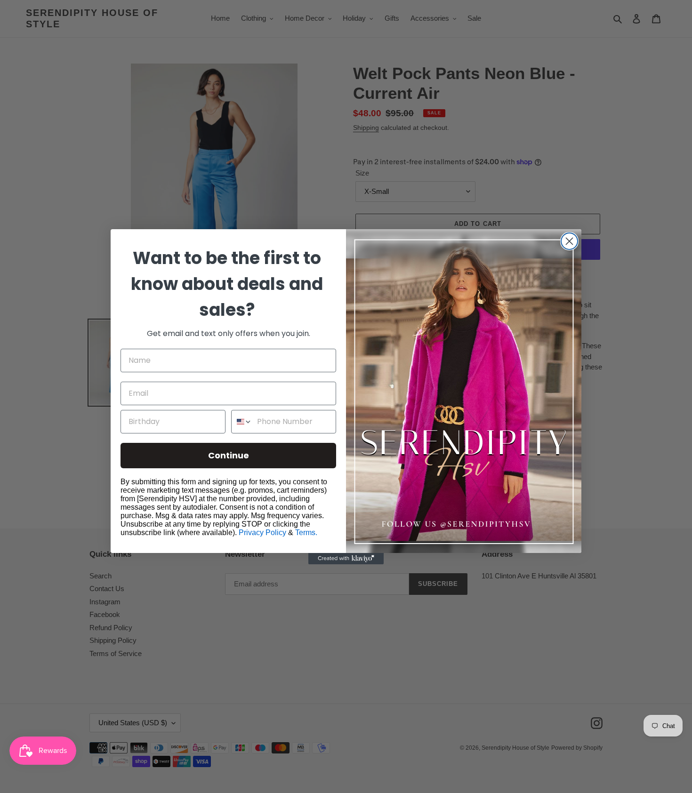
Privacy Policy (262, 533)
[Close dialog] (569, 241)
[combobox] (242, 421)
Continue (228, 455)
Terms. (306, 533)
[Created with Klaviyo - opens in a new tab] (346, 558)
